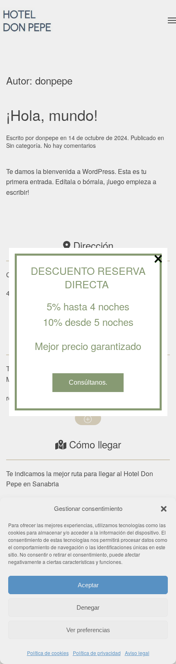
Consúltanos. (88, 382)
